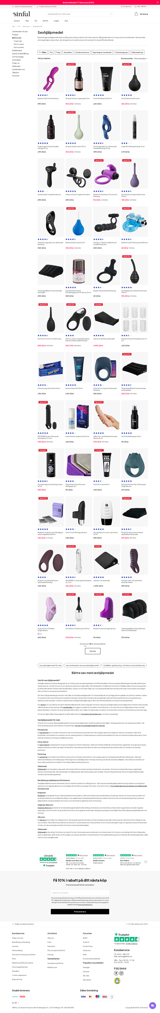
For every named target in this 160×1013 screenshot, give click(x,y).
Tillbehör (15, 72)
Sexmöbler (16, 60)
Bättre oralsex (19, 44)
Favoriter (15, 76)
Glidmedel (16, 66)
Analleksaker (17, 50)
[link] (13, 26)
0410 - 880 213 (141, 6)
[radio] (38, 95)
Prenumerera (80, 911)
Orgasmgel (18, 41)
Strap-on (16, 63)
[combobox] (78, 14)
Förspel (15, 34)
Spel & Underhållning (20, 53)
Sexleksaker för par (20, 31)
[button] (157, 2)
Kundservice (127, 6)
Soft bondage (18, 57)
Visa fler (93, 651)
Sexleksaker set (18, 69)
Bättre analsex (19, 47)
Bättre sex (16, 38)
